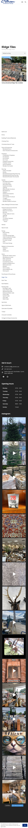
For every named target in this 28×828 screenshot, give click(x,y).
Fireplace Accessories (8, 161)
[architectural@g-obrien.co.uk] (3, 367)
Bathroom (4, 131)
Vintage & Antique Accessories (9, 318)
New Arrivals (5, 227)
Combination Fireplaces (9, 155)
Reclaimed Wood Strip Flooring (10, 175)
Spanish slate (6, 296)
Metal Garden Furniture (9, 189)
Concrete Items (6, 183)
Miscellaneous (6, 190)
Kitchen (3, 224)
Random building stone (9, 263)
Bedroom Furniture (8, 210)
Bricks (3, 135)
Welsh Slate (6, 299)
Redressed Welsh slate (8, 293)
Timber (3, 311)
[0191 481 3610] (3, 369)
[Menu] (22, 2)
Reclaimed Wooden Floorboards (11, 176)
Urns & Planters (7, 200)
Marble (4, 172)
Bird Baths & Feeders (8, 181)
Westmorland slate (7, 291)
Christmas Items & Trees (8, 144)
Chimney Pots (5, 141)
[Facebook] (3, 377)
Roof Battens (5, 283)
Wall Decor (5, 220)
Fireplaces (4, 153)
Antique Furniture (7, 209)
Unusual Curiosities (7, 315)
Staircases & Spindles (7, 308)
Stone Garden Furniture (9, 196)
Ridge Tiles (4, 277)
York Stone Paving (7, 243)
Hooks (5, 221)
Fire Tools (5, 160)
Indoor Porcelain (7, 170)
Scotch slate (6, 294)
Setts (4, 241)
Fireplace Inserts (7, 163)
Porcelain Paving (7, 240)
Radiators (5, 248)
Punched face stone (8, 262)
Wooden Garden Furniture (9, 201)
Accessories (6, 251)
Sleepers (5, 192)
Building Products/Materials (9, 138)
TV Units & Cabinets (8, 218)
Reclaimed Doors (7, 149)
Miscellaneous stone (8, 257)
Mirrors (5, 217)
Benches (5, 212)
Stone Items (6, 195)
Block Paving (6, 232)
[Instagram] (7, 377)
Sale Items (4, 302)
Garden (3, 180)
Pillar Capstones (7, 258)
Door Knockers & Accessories (10, 150)
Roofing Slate (5, 286)
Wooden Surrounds (8, 166)
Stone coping (6, 268)
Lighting (5, 187)
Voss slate (5, 297)
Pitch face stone (7, 260)
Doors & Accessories (7, 147)
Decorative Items (7, 184)
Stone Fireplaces (7, 164)
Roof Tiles (4, 280)
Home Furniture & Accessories (9, 207)
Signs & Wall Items (6, 305)
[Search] (25, 2)
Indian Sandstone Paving (9, 237)
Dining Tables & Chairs (8, 214)
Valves (4, 249)
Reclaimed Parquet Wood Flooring (11, 173)
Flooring (4, 169)
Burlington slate (7, 288)
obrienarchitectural (13, 418)
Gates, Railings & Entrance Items (10, 204)
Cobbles (5, 234)
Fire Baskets (6, 157)
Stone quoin (6, 271)
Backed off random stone (9, 255)
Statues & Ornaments (8, 193)
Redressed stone (7, 265)
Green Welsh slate (7, 290)
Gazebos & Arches (7, 186)
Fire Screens (6, 158)
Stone (3, 254)
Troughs (5, 198)
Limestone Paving (7, 238)
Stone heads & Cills (7, 269)
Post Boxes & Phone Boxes (8, 274)
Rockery (5, 266)
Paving (3, 231)
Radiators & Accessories (8, 246)
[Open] (14, 429)
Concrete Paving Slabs (8, 235)
